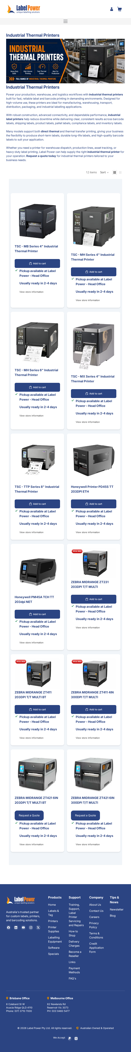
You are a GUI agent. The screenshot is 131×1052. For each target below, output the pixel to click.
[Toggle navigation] (65, 21)
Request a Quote (29, 815)
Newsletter (116, 909)
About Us (95, 904)
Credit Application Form (96, 947)
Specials (53, 954)
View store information (31, 291)
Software (54, 947)
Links (72, 962)
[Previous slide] (20, 220)
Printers (53, 921)
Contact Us (96, 910)
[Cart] (119, 9)
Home (52, 904)
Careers (94, 917)
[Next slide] (55, 220)
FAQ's (72, 978)
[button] (104, 172)
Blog (113, 915)
